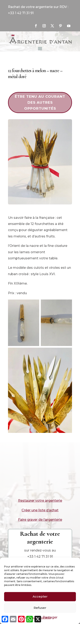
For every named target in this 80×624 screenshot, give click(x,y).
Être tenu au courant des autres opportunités (40, 102)
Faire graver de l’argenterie (40, 520)
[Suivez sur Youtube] (68, 26)
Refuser (40, 608)
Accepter (40, 596)
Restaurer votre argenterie (40, 501)
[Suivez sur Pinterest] (60, 26)
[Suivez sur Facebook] (36, 26)
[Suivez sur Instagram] (44, 26)
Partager (50, 617)
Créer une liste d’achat (40, 510)
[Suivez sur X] (52, 26)
